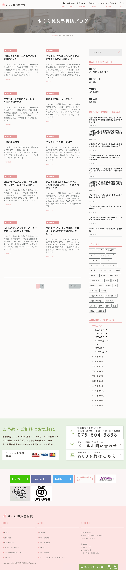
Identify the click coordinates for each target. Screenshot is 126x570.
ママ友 (93, 270)
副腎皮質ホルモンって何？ (59, 99)
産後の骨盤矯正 (96, 301)
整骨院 (108, 285)
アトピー (42, 547)
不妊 (118, 270)
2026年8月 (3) (101, 330)
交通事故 (93, 275)
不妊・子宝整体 (44, 552)
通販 (114, 306)
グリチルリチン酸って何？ (59, 142)
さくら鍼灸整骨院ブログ (13, 552)
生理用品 (93, 290)
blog (9, 50)
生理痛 (103, 290)
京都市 (103, 275)
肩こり (93, 306)
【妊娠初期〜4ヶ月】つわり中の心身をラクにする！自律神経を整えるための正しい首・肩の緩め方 (105, 157)
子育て (93, 285)
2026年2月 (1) (101, 348)
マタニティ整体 (44, 542)
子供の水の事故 (11, 142)
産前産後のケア (96, 296)
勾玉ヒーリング (96, 280)
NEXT (74, 286)
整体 (100, 285)
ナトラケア (94, 260)
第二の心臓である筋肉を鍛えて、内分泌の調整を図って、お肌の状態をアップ (62, 185)
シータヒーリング (97, 255)
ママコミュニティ (109, 265)
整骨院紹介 (8, 537)
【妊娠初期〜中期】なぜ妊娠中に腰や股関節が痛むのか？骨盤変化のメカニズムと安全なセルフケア (105, 184)
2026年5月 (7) (101, 337)
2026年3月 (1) (101, 344)
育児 (100, 306)
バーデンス (106, 260)
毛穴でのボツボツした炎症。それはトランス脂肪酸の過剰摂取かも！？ (62, 231)
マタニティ (94, 265)
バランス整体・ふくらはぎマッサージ (52, 557)
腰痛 (107, 306)
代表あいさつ (9, 542)
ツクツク (111, 255)
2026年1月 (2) (101, 352)
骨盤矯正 (100, 311)
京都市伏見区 (114, 275)
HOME (54, 35)
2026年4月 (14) (101, 341)
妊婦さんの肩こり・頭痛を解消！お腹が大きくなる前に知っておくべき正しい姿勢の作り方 (105, 171)
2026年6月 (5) (101, 333)
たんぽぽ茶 (110, 250)
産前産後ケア (111, 296)
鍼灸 (92, 311)
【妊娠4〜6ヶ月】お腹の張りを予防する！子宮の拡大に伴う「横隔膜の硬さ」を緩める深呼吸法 (105, 133)
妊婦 (107, 280)
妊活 (114, 280)
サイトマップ (9, 557)
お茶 (92, 250)
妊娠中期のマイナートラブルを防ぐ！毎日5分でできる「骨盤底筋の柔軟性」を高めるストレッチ (105, 120)
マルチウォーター (106, 270)
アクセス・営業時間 (11, 547)
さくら (99, 250)
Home (6, 532)
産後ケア (109, 301)
